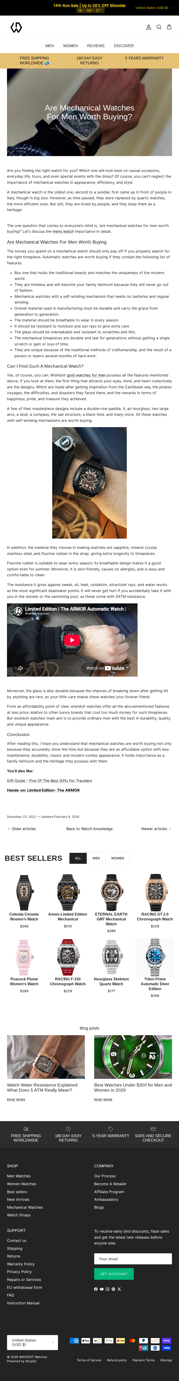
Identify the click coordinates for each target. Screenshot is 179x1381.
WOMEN (70, 46)
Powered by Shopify (21, 1361)
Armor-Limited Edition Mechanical (67, 916)
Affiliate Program (109, 1191)
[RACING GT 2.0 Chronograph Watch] (154, 892)
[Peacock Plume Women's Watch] (24, 957)
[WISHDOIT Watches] (16, 27)
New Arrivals (18, 1199)
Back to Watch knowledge (89, 828)
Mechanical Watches (25, 1207)
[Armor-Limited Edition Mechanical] (67, 892)
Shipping (14, 1248)
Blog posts (89, 1028)
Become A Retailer (110, 1183)
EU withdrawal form (24, 1287)
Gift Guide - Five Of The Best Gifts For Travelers (49, 780)
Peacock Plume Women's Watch (24, 981)
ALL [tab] (78, 858)
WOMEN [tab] (117, 858)
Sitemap (166, 1360)
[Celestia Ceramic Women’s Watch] (24, 892)
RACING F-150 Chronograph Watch (68, 981)
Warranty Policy (21, 1264)
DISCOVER (124, 46)
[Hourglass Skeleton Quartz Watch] (111, 957)
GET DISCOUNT (114, 1274)
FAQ (10, 1295)
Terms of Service (89, 1360)
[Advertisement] (89, 220)
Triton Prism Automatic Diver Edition (155, 984)
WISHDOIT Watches (33, 1357)
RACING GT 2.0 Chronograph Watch (155, 916)
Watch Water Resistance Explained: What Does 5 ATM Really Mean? (43, 1088)
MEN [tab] (96, 858)
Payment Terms (143, 1360)
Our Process (105, 1176)
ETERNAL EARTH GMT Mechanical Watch (111, 919)
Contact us (16, 1240)
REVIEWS (96, 46)
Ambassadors (106, 1199)
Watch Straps (19, 1215)
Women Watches (21, 1183)
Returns (13, 1256)
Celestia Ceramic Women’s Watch (24, 916)
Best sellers (17, 1191)
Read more (16, 1099)
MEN (49, 46)
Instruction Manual (23, 1303)
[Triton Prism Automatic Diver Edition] (154, 957)
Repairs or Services (24, 1279)
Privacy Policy (19, 1271)
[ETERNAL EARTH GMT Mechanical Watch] (111, 892)
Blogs (99, 1207)
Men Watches (19, 1176)
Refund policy (117, 1360)
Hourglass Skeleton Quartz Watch (111, 981)
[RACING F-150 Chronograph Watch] (67, 957)
